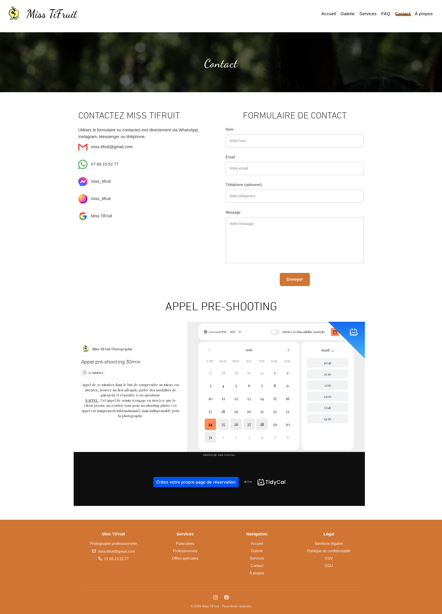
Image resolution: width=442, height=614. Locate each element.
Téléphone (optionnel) (244, 185)
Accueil (328, 13)
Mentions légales (329, 544)
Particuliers (185, 544)
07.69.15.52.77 (105, 164)
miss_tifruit (101, 181)
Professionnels (185, 551)
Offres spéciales (185, 558)
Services (368, 13)
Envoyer (295, 279)
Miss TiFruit (101, 216)
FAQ (385, 13)
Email (230, 157)
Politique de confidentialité (328, 551)
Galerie (347, 13)
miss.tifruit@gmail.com (112, 147)
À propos (424, 13)
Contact (402, 13)
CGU (329, 566)
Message (233, 212)
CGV (329, 558)
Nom (229, 129)
